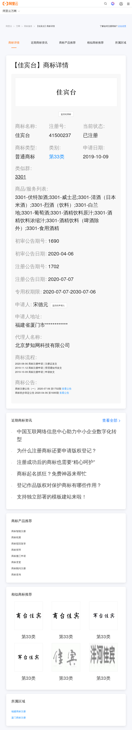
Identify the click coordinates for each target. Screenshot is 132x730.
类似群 (22, 168)
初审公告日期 (30, 253)
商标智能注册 (18, 531)
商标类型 (25, 147)
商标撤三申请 (18, 556)
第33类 (56, 156)
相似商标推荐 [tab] (95, 42)
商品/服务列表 (30, 188)
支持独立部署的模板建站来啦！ (52, 496)
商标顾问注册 (18, 568)
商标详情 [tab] (13, 42)
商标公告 (25, 382)
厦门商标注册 (18, 717)
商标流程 (25, 357)
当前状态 (93, 125)
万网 (18, 25)
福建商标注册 (18, 711)
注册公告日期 (30, 278)
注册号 (56, 125)
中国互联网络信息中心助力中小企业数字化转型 (67, 435)
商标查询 (16, 574)
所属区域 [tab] (120, 42)
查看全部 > (111, 420)
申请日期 (93, 147)
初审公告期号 (30, 240)
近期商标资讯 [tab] (39, 42)
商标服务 (28, 25)
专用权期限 (27, 291)
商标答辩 (16, 549)
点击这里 (122, 25)
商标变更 (16, 562)
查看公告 (67, 388)
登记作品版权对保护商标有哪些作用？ (59, 484)
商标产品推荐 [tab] (67, 42)
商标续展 (16, 537)
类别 (54, 147)
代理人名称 (27, 336)
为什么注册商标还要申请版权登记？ (57, 450)
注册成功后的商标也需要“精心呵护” (56, 461)
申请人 (22, 304)
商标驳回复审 (18, 543)
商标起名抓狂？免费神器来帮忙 (52, 473)
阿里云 (9, 25)
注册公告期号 (30, 266)
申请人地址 (27, 316)
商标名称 (25, 125)
